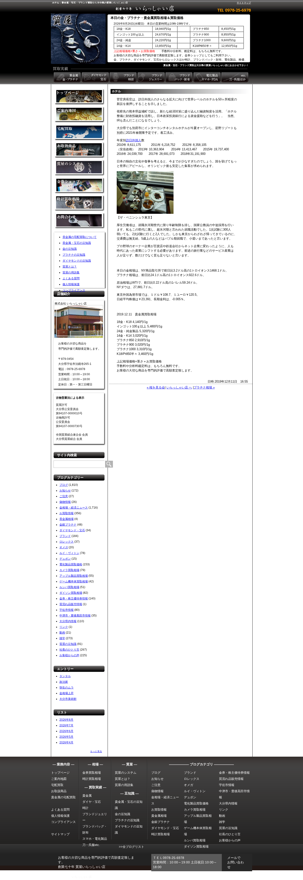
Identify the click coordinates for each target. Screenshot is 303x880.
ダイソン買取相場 (70, 592)
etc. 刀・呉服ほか (235, 77)
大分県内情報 (67, 621)
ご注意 (63, 496)
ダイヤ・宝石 (91, 802)
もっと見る (96, 751)
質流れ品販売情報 (70, 604)
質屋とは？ (69, 266)
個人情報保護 (71, 284)
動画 (62, 632)
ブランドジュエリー (151, 77)
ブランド (65, 536)
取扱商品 (80, 150)
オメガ (63, 547)
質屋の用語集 (71, 272)
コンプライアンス (73, 290)
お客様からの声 (69, 655)
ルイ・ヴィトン (69, 553)
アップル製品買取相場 (73, 575)
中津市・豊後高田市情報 (75, 615)
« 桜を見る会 (156, 387)
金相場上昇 (66, 693)
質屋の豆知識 (67, 644)
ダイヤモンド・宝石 (72, 530)
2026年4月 (66, 742)
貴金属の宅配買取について (79, 237)
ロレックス (66, 541)
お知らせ (65, 490)
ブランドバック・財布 (179, 77)
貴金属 (87, 795)
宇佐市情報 (66, 610)
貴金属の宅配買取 (63, 797)
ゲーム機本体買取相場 (73, 581)
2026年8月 (66, 719)
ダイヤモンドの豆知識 (76, 260)
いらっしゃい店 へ (179, 387)
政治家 (63, 681)
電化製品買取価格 (70, 564)
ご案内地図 (59, 779)
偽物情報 (65, 502)
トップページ (60, 772)
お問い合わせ (80, 221)
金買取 (80, 97)
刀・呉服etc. (91, 845)
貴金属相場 (66, 519)
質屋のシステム (80, 168)
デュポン (65, 558)
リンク (63, 627)
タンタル (65, 676)
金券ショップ (80, 186)
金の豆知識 (69, 248)
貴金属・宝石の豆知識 (76, 243)
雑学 (62, 638)
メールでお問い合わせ (235, 862)
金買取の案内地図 (80, 115)
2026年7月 (66, 725)
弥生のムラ (66, 687)
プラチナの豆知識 (73, 254)
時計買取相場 (91, 779)
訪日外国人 (133, 140)
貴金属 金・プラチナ (68, 77)
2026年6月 (66, 731)
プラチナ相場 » (204, 387)
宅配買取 (80, 132)
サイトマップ (244, 2)
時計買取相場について (80, 203)
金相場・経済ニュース (73, 507)
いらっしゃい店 (82, 877)
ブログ (63, 485)
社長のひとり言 (69, 649)
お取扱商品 (59, 791)
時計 (85, 808)
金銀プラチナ (67, 524)
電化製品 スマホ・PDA (207, 77)
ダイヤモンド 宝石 (96, 77)
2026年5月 (66, 736)
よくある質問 (71, 278)
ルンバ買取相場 (69, 587)
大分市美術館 (67, 699)
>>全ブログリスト (131, 847)
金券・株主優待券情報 (73, 598)
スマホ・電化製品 (94, 838)
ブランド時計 (124, 77)
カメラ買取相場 (69, 570)
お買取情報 (66, 513)
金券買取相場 (91, 772)
